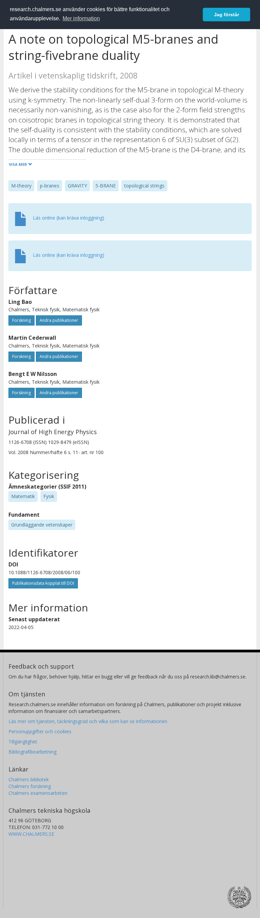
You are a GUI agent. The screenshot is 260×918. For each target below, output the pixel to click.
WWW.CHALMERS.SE (31, 834)
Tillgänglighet (22, 741)
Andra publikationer (59, 320)
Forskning (21, 320)
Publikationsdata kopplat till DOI (43, 583)
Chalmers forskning (29, 786)
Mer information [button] (81, 18)
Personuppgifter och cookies (39, 731)
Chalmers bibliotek (28, 779)
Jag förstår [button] (226, 14)
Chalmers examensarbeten (37, 793)
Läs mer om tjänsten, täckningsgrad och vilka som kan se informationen (87, 721)
